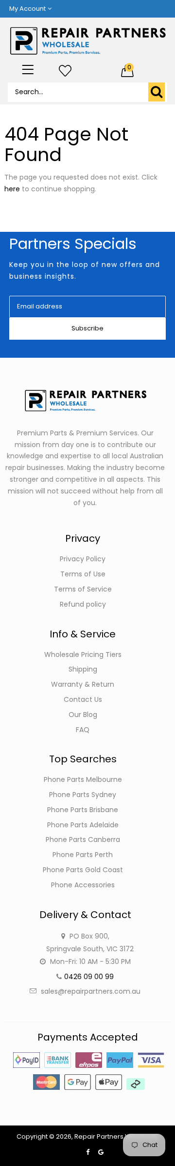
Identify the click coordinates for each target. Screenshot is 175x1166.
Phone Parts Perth (82, 854)
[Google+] (101, 1152)
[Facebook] (87, 1152)
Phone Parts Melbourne (83, 779)
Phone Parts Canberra (83, 839)
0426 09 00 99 (89, 977)
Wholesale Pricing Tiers (83, 654)
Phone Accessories (83, 885)
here (12, 189)
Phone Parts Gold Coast (83, 870)
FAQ (82, 730)
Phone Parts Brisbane (82, 810)
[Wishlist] (65, 71)
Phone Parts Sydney (82, 794)
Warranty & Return (82, 684)
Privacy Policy (82, 559)
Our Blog (83, 714)
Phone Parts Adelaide (83, 825)
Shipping (83, 669)
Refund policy (83, 604)
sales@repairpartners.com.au (90, 991)
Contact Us (83, 699)
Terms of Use (82, 574)
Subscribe (87, 328)
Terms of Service (83, 589)
